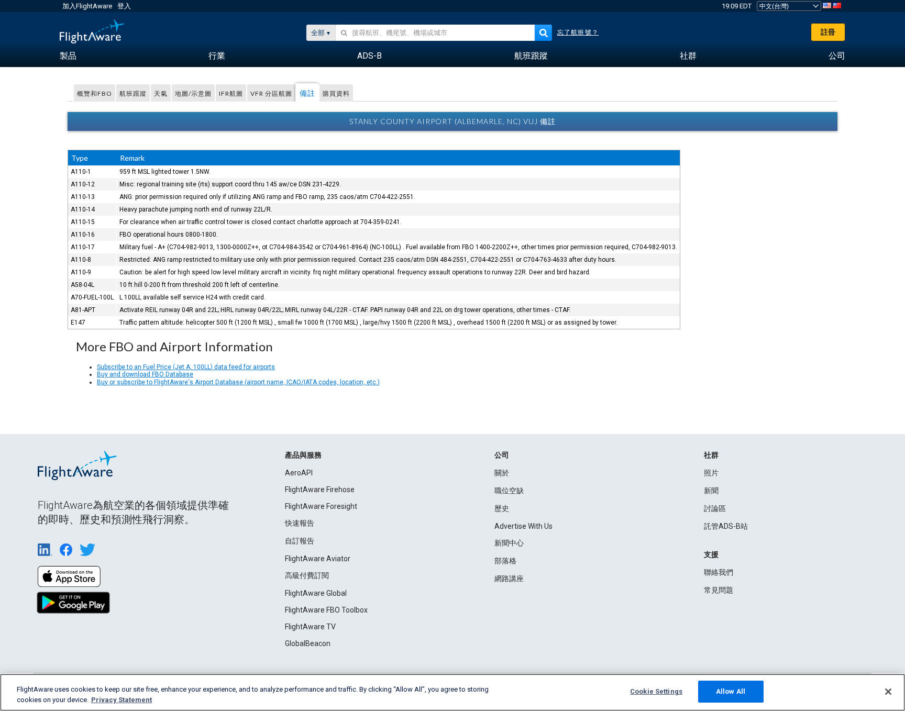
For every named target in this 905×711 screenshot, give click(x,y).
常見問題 (718, 590)
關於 (501, 473)
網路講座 (509, 578)
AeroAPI (299, 473)
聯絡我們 (718, 572)
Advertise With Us (523, 526)
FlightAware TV (310, 627)
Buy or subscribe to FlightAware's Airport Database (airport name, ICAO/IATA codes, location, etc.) (238, 382)
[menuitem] (68, 56)
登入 (124, 6)
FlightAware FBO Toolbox (326, 610)
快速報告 (299, 523)
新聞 (711, 490)
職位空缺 (509, 490)
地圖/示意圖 (193, 93)
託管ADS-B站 (726, 526)
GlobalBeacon (307, 643)
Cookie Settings (656, 691)
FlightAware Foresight (321, 506)
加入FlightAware (87, 6)
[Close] (888, 691)
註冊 (828, 32)
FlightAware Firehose (320, 489)
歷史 (501, 508)
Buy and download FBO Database (145, 374)
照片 (711, 473)
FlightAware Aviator (317, 558)
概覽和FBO (94, 93)
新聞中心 (509, 543)
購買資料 (336, 93)
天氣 (161, 93)
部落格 (505, 561)
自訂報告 (299, 541)
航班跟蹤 (133, 93)
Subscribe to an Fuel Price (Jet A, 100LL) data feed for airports (186, 367)
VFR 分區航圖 (271, 93)
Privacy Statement (121, 700)
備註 (307, 92)
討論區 (715, 508)
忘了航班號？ (578, 32)
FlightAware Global (316, 593)
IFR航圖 (231, 93)
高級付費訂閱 (307, 575)
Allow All (730, 691)
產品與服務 (303, 455)
